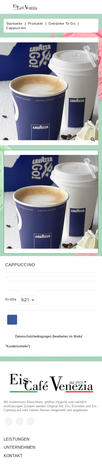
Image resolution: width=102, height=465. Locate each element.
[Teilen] (12, 320)
